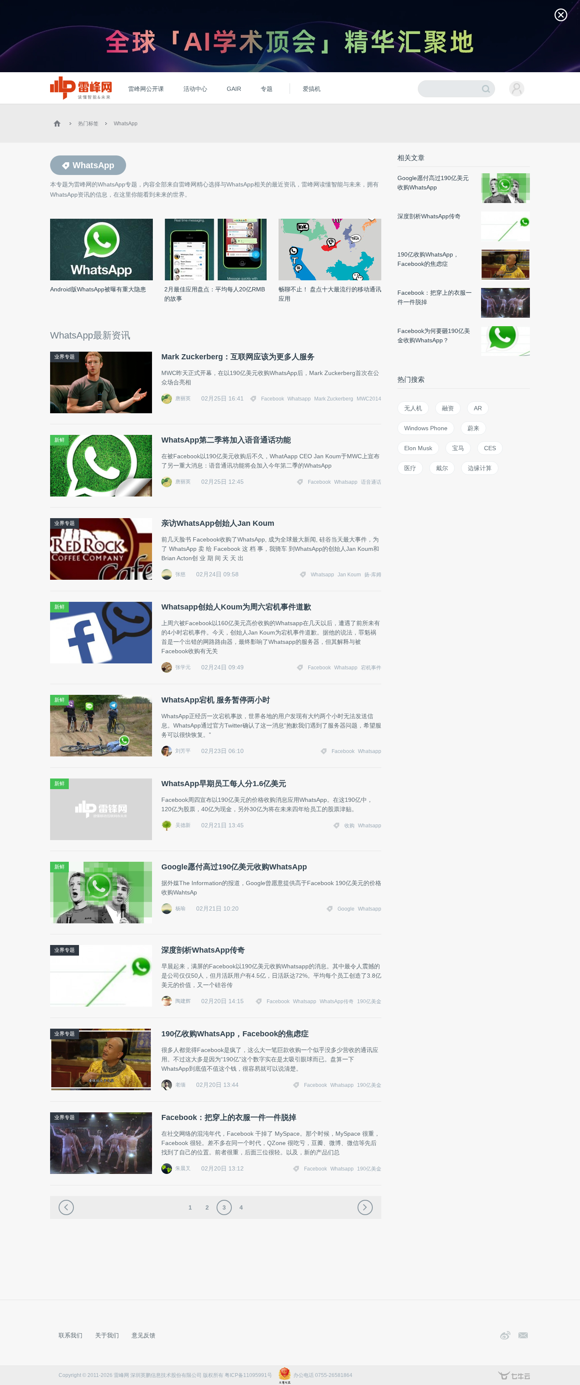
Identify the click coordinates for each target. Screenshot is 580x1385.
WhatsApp (126, 124)
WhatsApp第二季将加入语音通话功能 (226, 440)
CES (490, 448)
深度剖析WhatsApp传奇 (203, 950)
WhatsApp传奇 (337, 1001)
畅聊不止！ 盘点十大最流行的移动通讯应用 (330, 294)
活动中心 (195, 88)
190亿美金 (369, 1001)
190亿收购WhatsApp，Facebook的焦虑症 (235, 1034)
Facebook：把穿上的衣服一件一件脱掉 (228, 1117)
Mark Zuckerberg (333, 399)
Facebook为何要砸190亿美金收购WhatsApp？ (433, 335)
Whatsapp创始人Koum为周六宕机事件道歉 (236, 607)
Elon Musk (418, 448)
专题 (267, 88)
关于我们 (107, 1335)
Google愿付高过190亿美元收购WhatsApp (234, 867)
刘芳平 (183, 751)
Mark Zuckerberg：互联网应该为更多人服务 (238, 357)
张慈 (180, 574)
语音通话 (371, 482)
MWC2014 (369, 399)
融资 (448, 408)
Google (346, 909)
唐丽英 (183, 398)
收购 (349, 826)
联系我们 (70, 1335)
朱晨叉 (183, 1168)
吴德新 (183, 825)
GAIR (234, 88)
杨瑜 (180, 908)
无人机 (413, 408)
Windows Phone (426, 428)
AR (478, 408)
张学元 (183, 667)
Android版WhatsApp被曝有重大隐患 (98, 289)
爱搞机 (312, 88)
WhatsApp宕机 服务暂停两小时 (215, 700)
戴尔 (442, 468)
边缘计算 (480, 468)
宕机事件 (371, 668)
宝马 (458, 448)
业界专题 (64, 357)
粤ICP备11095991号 (248, 1375)
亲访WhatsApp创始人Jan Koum (217, 523)
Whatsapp (299, 399)
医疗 (410, 468)
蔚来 (473, 428)
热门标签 (88, 124)
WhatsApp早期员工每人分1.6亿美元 (223, 783)
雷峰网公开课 (146, 88)
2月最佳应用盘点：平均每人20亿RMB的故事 (214, 294)
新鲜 (59, 440)
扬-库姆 (372, 575)
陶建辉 (183, 1001)
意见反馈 (143, 1335)
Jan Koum (349, 575)
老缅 (180, 1085)
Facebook (272, 399)
